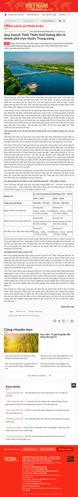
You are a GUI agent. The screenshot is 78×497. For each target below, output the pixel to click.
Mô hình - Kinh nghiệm (13, 428)
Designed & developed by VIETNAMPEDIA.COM (37, 494)
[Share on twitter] (59, 321)
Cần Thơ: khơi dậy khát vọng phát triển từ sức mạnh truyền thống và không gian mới (21, 366)
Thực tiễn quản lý (33, 15)
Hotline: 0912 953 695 (47, 449)
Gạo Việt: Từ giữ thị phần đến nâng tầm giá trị (55, 335)
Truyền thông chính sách (14, 393)
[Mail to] (68, 321)
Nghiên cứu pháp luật (16, 15)
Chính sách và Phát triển (24, 26)
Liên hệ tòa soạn (29, 449)
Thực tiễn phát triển (49, 15)
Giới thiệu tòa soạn (64, 449)
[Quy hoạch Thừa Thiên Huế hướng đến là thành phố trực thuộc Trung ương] (39, 73)
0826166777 (44, 479)
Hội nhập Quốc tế (65, 15)
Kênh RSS (25, 490)
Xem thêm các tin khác (37, 376)
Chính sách (21, 311)
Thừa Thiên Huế (36, 311)
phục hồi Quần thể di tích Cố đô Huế (24, 316)
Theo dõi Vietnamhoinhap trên (42, 31)
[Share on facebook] (55, 321)
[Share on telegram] (72, 321)
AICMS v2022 (57, 494)
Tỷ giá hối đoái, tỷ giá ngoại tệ (48, 22)
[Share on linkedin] (63, 321)
